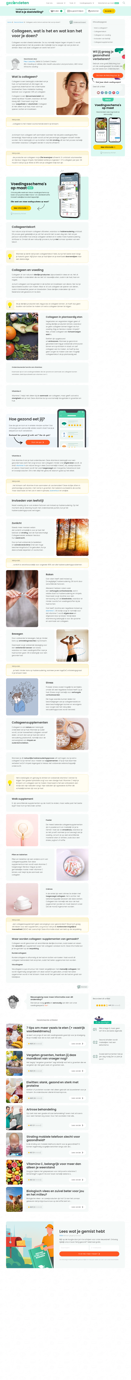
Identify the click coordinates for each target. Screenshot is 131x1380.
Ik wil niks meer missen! (88, 1254)
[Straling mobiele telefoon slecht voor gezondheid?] (14, 1145)
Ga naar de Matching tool (106, 75)
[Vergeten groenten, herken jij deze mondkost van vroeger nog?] (14, 1063)
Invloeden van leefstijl (102, 39)
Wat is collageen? (100, 28)
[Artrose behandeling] (14, 1117)
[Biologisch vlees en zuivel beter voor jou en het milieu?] (14, 1199)
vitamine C (50, 611)
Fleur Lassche (29, 61)
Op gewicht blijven (76, 11)
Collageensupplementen (103, 42)
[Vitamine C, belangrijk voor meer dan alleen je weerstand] (14, 1172)
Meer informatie (20, 208)
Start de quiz (36, 442)
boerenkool (54, 490)
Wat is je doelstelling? (29, 12)
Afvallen (56, 11)
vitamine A (20, 465)
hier (46, 1005)
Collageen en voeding (102, 35)
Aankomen (95, 11)
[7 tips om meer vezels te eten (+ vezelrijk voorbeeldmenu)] (14, 1036)
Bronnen (84, 987)
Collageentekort (100, 31)
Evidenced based (80, 22)
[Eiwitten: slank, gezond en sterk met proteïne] (14, 1090)
